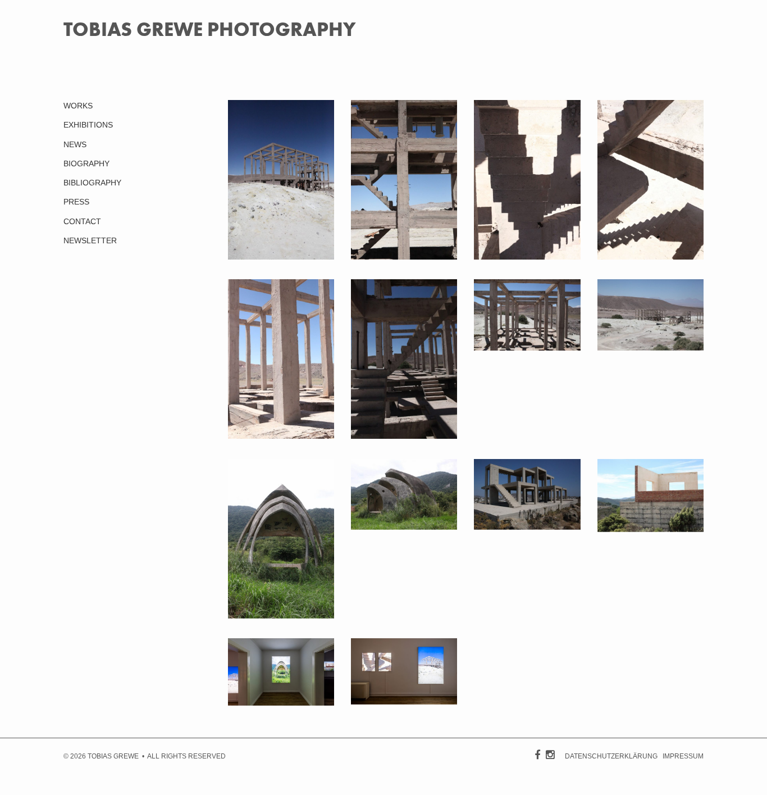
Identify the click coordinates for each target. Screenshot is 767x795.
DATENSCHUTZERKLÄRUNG (611, 756)
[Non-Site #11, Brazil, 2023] (281, 615)
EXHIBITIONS (88, 124)
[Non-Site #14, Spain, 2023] (650, 529)
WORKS (78, 105)
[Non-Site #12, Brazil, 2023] (404, 527)
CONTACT (82, 221)
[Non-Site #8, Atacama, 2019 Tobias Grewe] (281, 435)
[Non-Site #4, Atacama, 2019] (527, 347)
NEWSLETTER (90, 240)
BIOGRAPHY (86, 163)
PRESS (76, 201)
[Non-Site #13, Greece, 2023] (527, 527)
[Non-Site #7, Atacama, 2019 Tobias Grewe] (650, 256)
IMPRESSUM (683, 756)
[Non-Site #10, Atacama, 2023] (650, 347)
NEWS (74, 144)
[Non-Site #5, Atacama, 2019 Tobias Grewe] (404, 435)
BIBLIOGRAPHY (92, 182)
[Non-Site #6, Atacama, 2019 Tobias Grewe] (527, 256)
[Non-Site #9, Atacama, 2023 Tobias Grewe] (281, 256)
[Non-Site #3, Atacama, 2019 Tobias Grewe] (404, 256)
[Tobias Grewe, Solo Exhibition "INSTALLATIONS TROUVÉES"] (281, 702)
